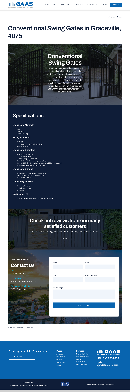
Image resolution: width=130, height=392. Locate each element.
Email (87, 262)
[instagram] (67, 384)
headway (12, 327)
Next (119, 17)
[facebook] (63, 384)
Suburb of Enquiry (92, 275)
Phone (56, 275)
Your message (58, 288)
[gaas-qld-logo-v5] (20, 3)
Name (55, 262)
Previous (112, 17)
